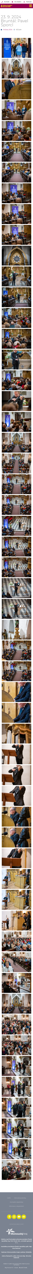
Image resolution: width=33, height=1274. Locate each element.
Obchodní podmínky (20, 1198)
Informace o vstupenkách (16, 1206)
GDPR (9, 1198)
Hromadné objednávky (16, 1202)
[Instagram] (14, 1217)
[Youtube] (19, 1217)
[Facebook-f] (9, 1217)
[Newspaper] (24, 1217)
